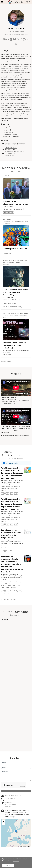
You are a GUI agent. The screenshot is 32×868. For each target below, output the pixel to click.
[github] (24, 40)
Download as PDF (16, 615)
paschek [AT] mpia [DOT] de (13, 795)
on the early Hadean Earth (22, 66)
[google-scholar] (21, 40)
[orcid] (11, 40)
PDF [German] (16, 300)
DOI (11, 493)
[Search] (27, 2)
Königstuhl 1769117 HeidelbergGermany (10, 805)
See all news (17, 171)
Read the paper (24, 400)
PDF (3, 493)
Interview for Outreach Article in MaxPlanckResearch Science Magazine (15, 292)
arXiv (15, 493)
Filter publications (11, 463)
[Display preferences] (30, 2)
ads (20, 590)
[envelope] (4, 40)
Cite (7, 493)
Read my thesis (11, 147)
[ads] (18, 40)
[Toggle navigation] (2, 2)
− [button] (3, 824)
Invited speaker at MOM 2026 (15, 249)
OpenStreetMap (27, 846)
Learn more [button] (16, 861)
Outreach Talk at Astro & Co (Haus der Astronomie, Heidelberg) (14, 345)
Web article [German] (10, 303)
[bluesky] (14, 40)
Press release (8, 209)
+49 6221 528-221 (10, 799)
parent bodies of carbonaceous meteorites (15, 68)
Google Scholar (6, 594)
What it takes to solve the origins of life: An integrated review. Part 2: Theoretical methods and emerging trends (12, 473)
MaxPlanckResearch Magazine (13, 306)
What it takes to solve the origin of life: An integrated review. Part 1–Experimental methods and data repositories (12, 504)
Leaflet (21, 846)
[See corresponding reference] (1, 112)
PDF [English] (7, 300)
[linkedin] (16, 44)
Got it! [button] (8, 865)
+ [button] (3, 821)
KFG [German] (19, 209)
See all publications (16, 458)
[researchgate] (27, 40)
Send (16, 790)
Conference (8, 253)
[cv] (7, 40)
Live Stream (8, 354)
